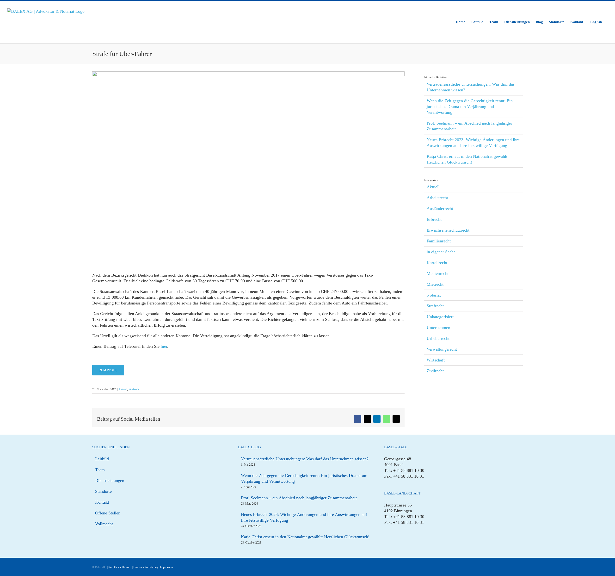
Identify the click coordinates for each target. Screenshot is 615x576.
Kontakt (102, 502)
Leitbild (102, 458)
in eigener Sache (441, 251)
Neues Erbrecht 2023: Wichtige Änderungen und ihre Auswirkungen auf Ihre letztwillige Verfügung (304, 517)
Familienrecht (439, 241)
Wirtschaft (436, 360)
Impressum (166, 567)
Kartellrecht (437, 262)
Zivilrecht (435, 370)
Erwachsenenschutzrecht (448, 230)
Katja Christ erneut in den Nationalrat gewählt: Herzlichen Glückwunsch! (305, 536)
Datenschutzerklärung (145, 567)
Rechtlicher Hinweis (119, 567)
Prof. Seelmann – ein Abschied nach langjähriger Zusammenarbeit (299, 497)
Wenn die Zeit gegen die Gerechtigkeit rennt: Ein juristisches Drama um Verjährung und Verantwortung (470, 106)
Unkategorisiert (440, 316)
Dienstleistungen (109, 480)
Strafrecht (134, 389)
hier (164, 346)
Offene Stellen (107, 513)
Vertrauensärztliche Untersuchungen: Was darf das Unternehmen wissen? (305, 458)
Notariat (434, 295)
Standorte (103, 491)
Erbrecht (434, 219)
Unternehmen (438, 327)
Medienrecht (438, 273)
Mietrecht (435, 284)
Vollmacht (104, 523)
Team (100, 469)
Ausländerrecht (440, 208)
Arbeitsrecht (437, 197)
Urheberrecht (438, 338)
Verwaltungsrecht (442, 349)
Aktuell (123, 389)
